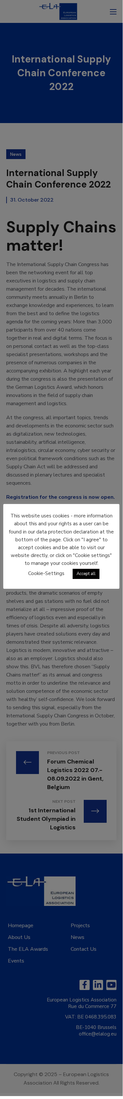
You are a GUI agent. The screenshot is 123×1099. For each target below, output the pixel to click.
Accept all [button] (86, 574)
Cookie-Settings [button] (46, 573)
